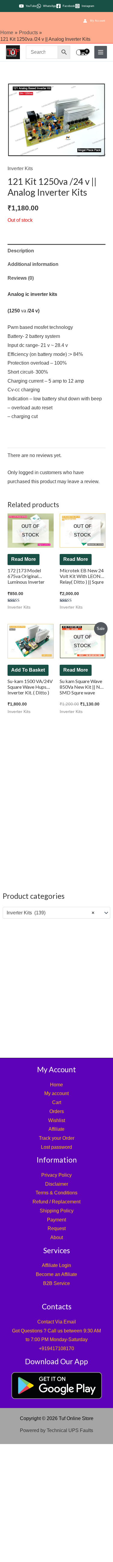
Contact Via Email (56, 1321)
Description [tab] (21, 250)
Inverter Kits (20, 168)
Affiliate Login (56, 1265)
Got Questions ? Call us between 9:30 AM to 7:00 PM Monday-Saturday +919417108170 (56, 1339)
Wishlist (56, 1120)
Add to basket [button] (28, 670)
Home (56, 1084)
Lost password (56, 1147)
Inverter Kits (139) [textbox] (50, 912)
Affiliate (56, 1129)
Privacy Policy (56, 1175)
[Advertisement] (56, 987)
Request (57, 1228)
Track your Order (56, 1138)
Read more (23, 559)
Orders (56, 1111)
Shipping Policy (57, 1210)
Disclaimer (56, 1184)
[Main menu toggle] (100, 52)
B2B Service (56, 1283)
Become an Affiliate (56, 1274)
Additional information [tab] (33, 264)
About (56, 1237)
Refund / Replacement (56, 1201)
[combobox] (57, 913)
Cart (56, 1102)
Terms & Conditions (56, 1192)
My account (56, 1093)
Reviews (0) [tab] (21, 278)
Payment (56, 1219)
